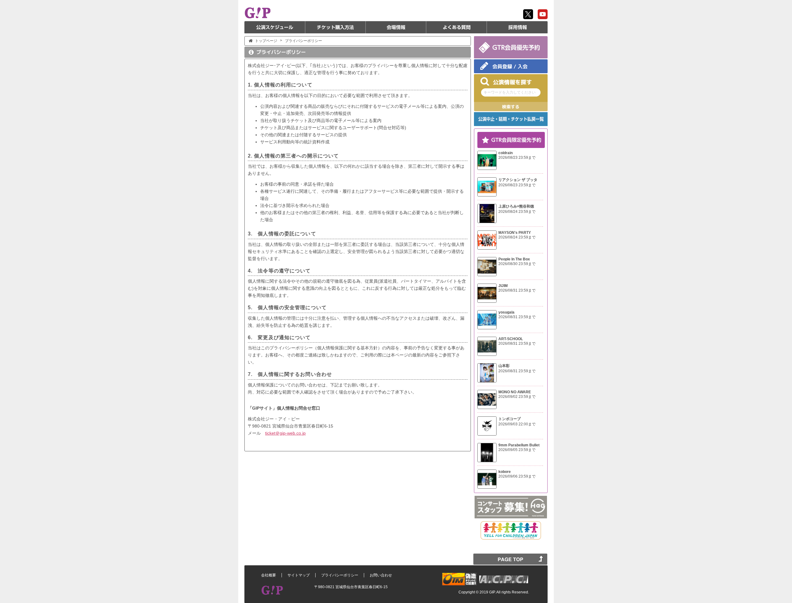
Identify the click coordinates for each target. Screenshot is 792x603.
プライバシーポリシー (339, 575)
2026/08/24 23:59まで (517, 211)
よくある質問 (456, 27)
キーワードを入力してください (510, 92)
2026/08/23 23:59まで (517, 157)
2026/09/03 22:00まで (517, 424)
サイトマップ (298, 575)
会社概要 (268, 575)
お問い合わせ (381, 575)
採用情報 (517, 27)
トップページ (266, 41)
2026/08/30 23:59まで (517, 264)
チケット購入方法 (335, 27)
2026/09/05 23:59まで (517, 450)
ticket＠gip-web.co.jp (285, 433)
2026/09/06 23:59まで (517, 476)
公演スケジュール (274, 27)
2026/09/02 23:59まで (517, 396)
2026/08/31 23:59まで (517, 290)
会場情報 (396, 27)
